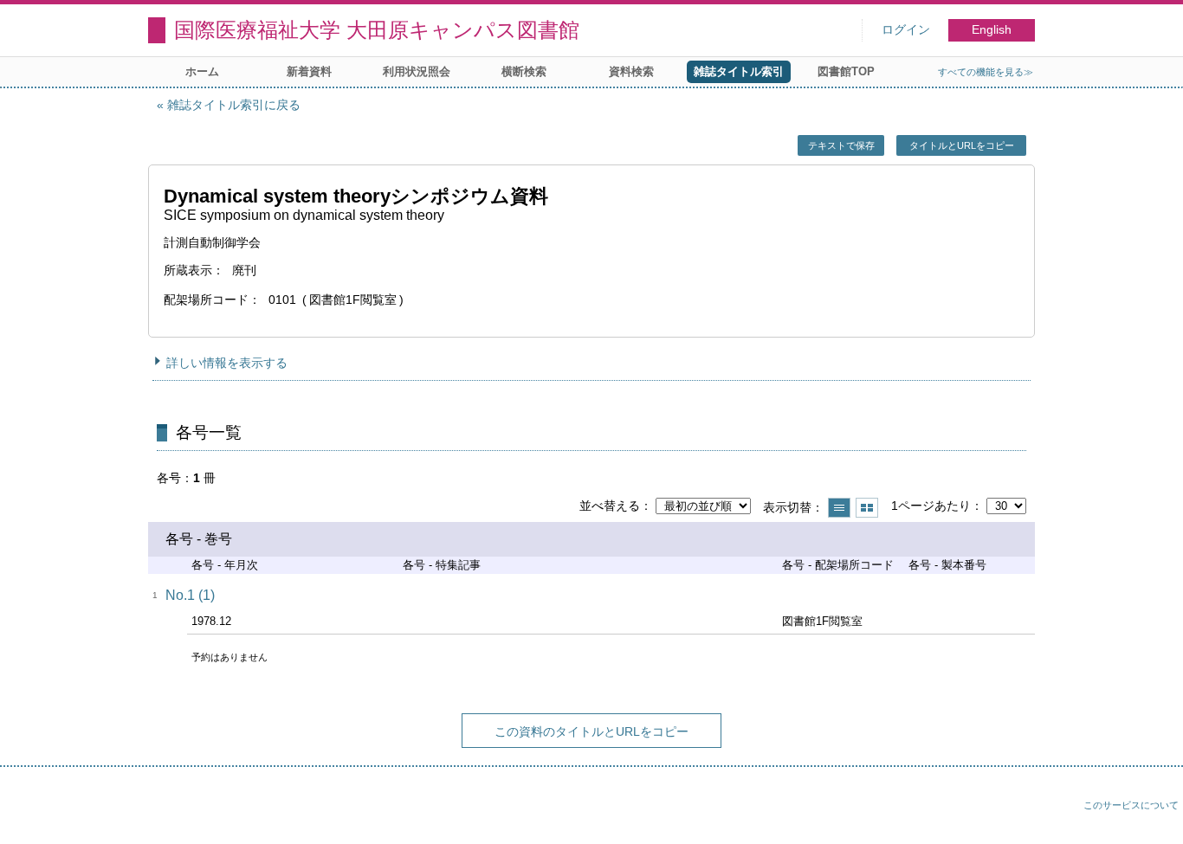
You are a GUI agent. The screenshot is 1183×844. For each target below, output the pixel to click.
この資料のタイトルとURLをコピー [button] (591, 731)
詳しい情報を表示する (227, 363)
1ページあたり (931, 505)
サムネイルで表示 (867, 508)
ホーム (202, 71)
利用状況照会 (416, 71)
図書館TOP (846, 71)
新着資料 (309, 71)
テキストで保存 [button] (841, 145)
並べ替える (609, 505)
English (992, 29)
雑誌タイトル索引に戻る (234, 105)
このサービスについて (1131, 805)
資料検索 (631, 71)
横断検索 (523, 71)
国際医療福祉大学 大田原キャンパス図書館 (376, 30)
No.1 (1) (190, 595)
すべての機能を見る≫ (985, 72)
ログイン (906, 29)
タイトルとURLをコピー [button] (961, 145)
